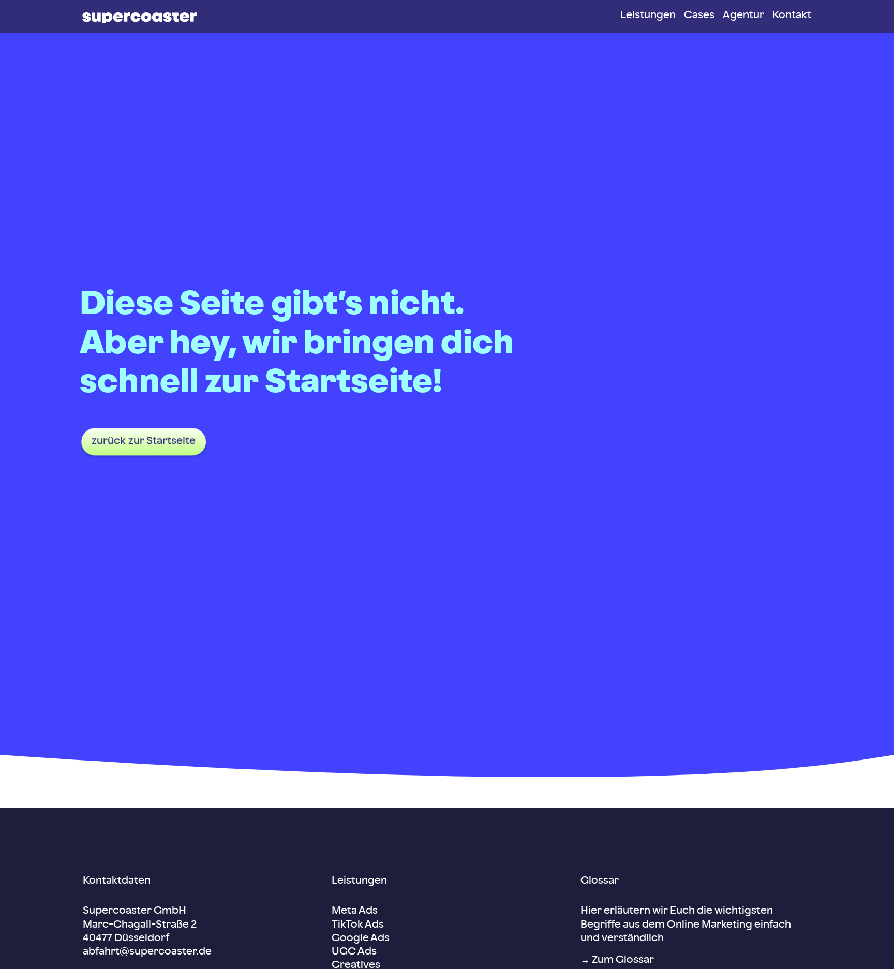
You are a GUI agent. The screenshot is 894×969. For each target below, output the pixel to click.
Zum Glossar (623, 960)
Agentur (743, 15)
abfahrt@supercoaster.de (147, 952)
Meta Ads (355, 911)
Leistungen (648, 15)
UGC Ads (354, 952)
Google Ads (361, 938)
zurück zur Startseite (144, 441)
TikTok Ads (358, 925)
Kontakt (791, 15)
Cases (699, 15)
